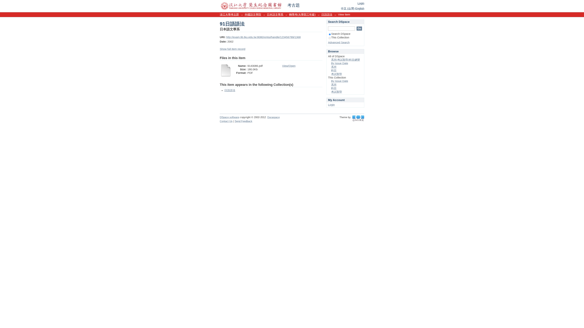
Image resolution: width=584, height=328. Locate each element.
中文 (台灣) (348, 8)
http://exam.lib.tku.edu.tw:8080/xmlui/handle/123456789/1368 (263, 37)
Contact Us (226, 121)
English (359, 8)
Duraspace (273, 117)
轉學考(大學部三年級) (302, 14)
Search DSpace (340, 33)
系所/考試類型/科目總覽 (345, 59)
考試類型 (336, 74)
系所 (334, 66)
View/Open (288, 65)
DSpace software (229, 117)
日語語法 (326, 14)
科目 (334, 70)
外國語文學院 (253, 14)
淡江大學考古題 (229, 14)
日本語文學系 (275, 14)
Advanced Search (339, 42)
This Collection (340, 37)
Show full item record (232, 49)
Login (361, 3)
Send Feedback (243, 121)
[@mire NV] (358, 118)
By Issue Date (339, 63)
